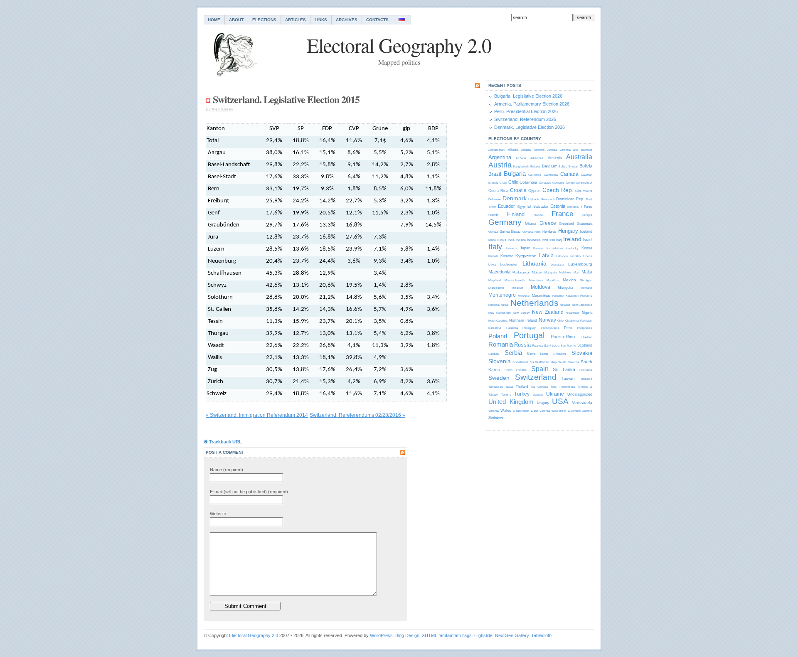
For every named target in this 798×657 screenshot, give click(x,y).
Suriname (585, 370)
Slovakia (581, 353)
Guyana (527, 231)
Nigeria (587, 313)
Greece (547, 223)
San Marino (568, 345)
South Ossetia (516, 370)
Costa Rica (498, 191)
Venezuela (582, 402)
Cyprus (534, 191)
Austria (500, 165)
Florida (538, 215)
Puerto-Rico (563, 336)
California (534, 174)
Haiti (537, 231)
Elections (264, 19)
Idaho (492, 240)
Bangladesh (521, 166)
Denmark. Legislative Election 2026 (529, 127)
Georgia (587, 215)
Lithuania (534, 263)
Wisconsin (559, 410)
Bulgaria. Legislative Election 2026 (528, 96)
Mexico (569, 280)
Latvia (546, 255)
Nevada (565, 304)
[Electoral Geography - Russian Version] (402, 20)
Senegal (494, 353)
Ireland (572, 239)
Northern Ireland (523, 320)
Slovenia (499, 361)
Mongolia (565, 287)
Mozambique (541, 296)
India (511, 240)
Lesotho (575, 256)
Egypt (521, 207)
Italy (495, 247)
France (562, 214)
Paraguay (529, 328)
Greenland (566, 224)
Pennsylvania (550, 328)
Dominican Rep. (570, 199)
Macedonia (499, 271)
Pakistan (586, 320)
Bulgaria (515, 173)
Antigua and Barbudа (576, 149)
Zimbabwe (495, 418)
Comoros (558, 182)
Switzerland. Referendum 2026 (525, 119)
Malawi (537, 272)
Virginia (493, 410)
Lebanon (562, 256)
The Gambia (539, 386)
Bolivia (585, 165)
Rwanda (537, 345)
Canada (569, 174)
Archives (346, 19)
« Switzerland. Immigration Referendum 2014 (257, 415)
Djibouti (533, 199)
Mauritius (553, 280)
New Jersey (521, 312)
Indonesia (533, 240)
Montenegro (502, 295)
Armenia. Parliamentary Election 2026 (531, 103)
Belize (563, 166)
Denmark (514, 198)
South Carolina (568, 362)
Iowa (545, 240)
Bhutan (573, 166)
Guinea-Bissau (510, 232)
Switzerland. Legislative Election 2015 (286, 99)
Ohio (560, 320)
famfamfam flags (455, 635)
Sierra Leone (537, 354)
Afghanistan (496, 149)
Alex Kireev (222, 109)
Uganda (538, 394)
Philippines (584, 328)
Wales (505, 410)
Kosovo (506, 256)
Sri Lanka (564, 369)
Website (218, 513)
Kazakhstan (555, 248)
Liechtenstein (509, 264)
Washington (521, 410)
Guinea (493, 231)
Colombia (528, 182)
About (236, 19)
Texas (509, 386)
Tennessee (495, 386)
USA (560, 401)
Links (321, 19)
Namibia (494, 304)
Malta (586, 271)
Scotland (584, 345)
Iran (552, 240)
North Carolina (497, 320)
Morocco (524, 295)
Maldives (565, 272)
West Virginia (540, 410)
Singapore (559, 353)
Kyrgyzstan (526, 255)
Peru (568, 328)
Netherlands (534, 303)
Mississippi (496, 287)
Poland (497, 336)
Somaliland (520, 362)
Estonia (557, 206)
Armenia (555, 158)
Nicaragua (572, 312)
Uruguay (543, 403)
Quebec (586, 337)
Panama (512, 328)
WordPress (381, 635)
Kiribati (493, 256)
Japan (525, 248)
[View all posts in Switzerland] (208, 99)
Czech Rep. (558, 190)
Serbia (513, 352)
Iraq (559, 240)
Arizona (521, 158)
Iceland (586, 231)
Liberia (587, 256)
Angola (552, 149)
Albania (513, 150)
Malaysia (550, 272)
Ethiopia (573, 206)
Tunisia (506, 394)
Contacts (377, 19)
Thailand (522, 387)
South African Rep (543, 362)
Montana (586, 287)
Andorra (539, 149)
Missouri (517, 287)
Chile (513, 182)
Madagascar (521, 272)
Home (214, 19)
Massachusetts (515, 280)
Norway (547, 320)
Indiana (521, 240)
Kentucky (572, 248)
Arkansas (536, 158)
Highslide (483, 635)
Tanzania (586, 378)
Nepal (505, 304)
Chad (503, 182)
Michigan (586, 280)
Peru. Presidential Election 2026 (526, 111)
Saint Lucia (551, 345)
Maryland (494, 280)
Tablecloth (541, 635)
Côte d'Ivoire (583, 190)
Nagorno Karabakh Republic (572, 295)
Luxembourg (580, 264)
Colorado (545, 182)
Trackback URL (225, 441)
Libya (492, 264)
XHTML (429, 635)
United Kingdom (511, 401)
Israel (587, 240)
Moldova (540, 287)
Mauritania (536, 280)
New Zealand (548, 312)
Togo (553, 386)
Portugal (529, 335)
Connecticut (584, 182)
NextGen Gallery (512, 635)
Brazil (494, 174)
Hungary (568, 231)
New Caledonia (582, 304)
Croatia (518, 190)
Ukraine (555, 394)
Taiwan (568, 378)
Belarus (535, 166)
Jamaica (511, 248)
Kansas (538, 248)
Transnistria (567, 386)
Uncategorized (579, 394)
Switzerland (536, 377)
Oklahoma (572, 320)
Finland (516, 214)
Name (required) (226, 469)
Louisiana (557, 264)
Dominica (547, 199)
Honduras (549, 232)
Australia (579, 156)
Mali (576, 272)
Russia (522, 345)
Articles (295, 19)
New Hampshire (499, 312)
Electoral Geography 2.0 (253, 635)
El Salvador (537, 206)
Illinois (501, 240)
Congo (570, 182)
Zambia (587, 410)
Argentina (499, 157)
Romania (500, 344)
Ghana (530, 223)
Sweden (499, 377)
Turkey (522, 394)
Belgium (549, 166)
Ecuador (506, 206)
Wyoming (574, 410)
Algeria (526, 149)
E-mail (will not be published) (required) (249, 491)
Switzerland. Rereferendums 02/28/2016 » (357, 415)
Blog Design (407, 635)
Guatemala (584, 224)
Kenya (586, 248)
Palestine (494, 328)
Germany (505, 222)
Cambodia (551, 174)
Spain (540, 368)
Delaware (494, 199)
